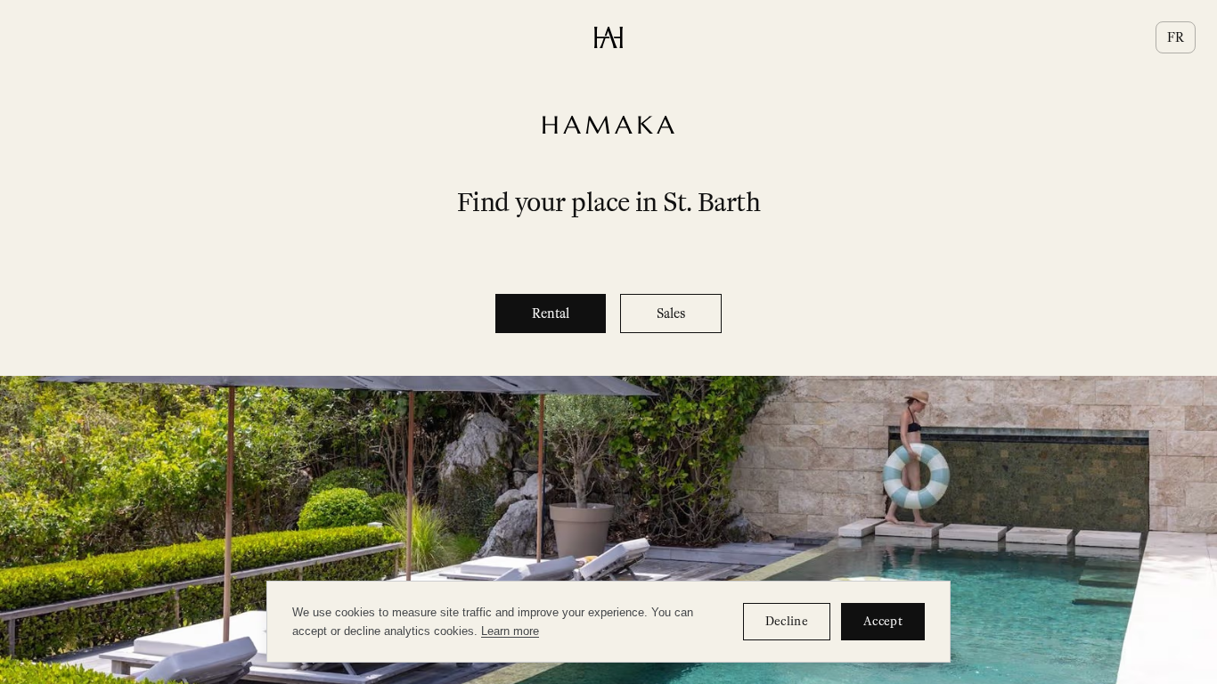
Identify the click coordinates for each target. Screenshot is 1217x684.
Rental (550, 313)
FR (1175, 37)
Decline (786, 621)
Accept (883, 621)
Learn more (510, 631)
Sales (671, 313)
